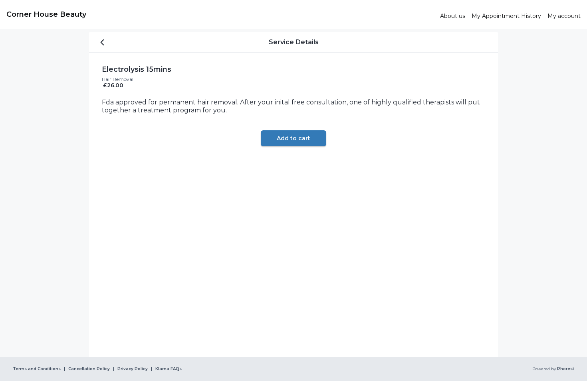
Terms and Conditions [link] (37, 369)
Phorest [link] (565, 369)
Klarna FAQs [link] (168, 369)
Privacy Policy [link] (132, 369)
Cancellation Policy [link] (89, 369)
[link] (220, 14)
